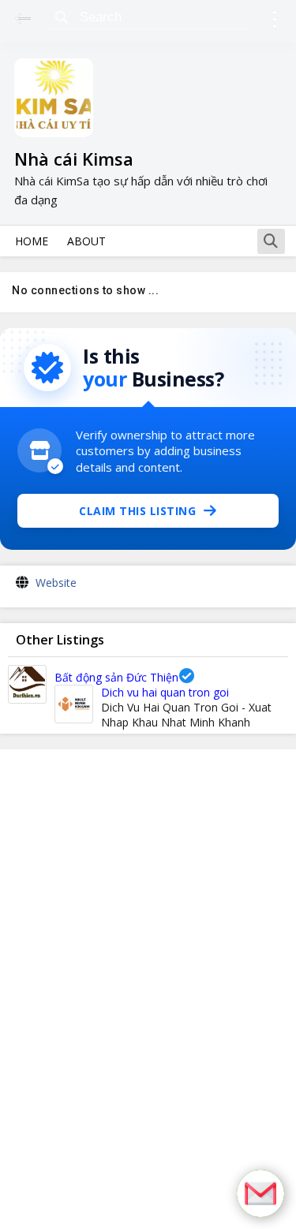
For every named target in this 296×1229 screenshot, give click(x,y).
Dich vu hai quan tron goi (165, 692)
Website (56, 582)
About (86, 240)
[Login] (274, 22)
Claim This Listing (137, 510)
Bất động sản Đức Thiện (116, 677)
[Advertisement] (148, 989)
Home (31, 240)
